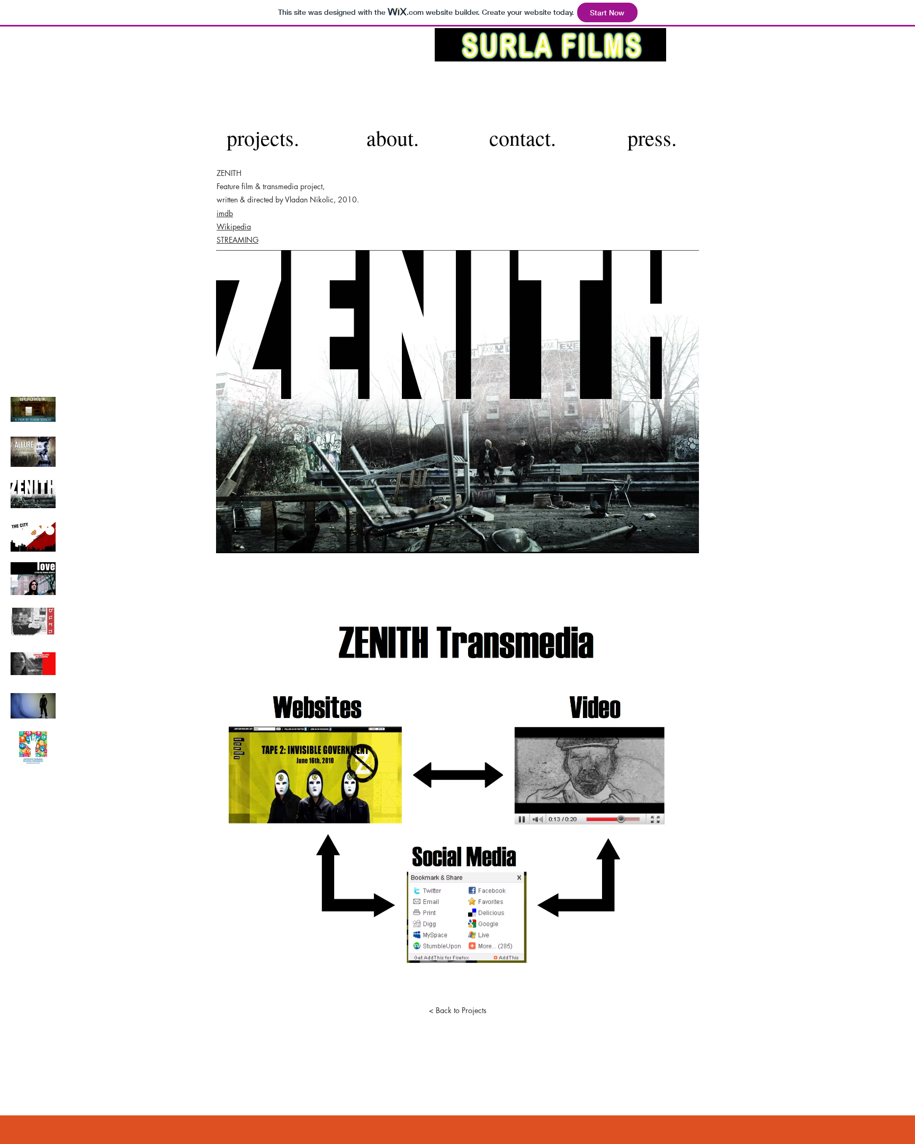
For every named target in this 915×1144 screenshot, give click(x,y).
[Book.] (33, 748)
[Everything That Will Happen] (33, 663)
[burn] (33, 621)
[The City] (33, 536)
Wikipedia (234, 226)
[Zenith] (33, 494)
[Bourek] (33, 409)
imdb (225, 213)
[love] (33, 579)
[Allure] (33, 451)
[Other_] (33, 706)
